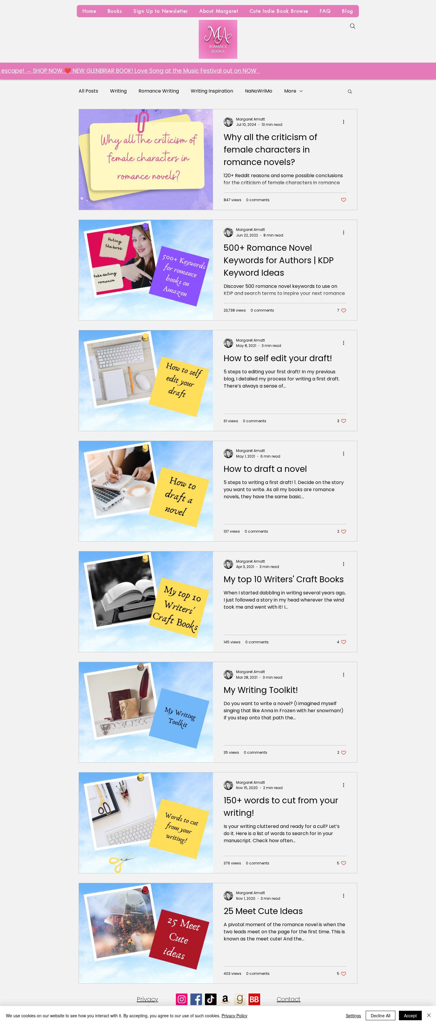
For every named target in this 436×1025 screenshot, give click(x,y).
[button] (350, 92)
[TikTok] (211, 999)
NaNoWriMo (258, 91)
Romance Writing (159, 91)
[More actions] (345, 122)
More (290, 91)
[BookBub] (254, 999)
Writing (118, 91)
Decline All (380, 1015)
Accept (410, 1015)
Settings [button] (353, 1015)
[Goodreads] (240, 999)
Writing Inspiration (212, 91)
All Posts (88, 91)
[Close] (428, 1015)
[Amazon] (225, 999)
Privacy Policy (234, 1015)
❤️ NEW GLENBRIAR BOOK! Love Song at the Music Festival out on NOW (109, 71)
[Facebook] (196, 999)
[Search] (352, 26)
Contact (288, 999)
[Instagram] (181, 999)
